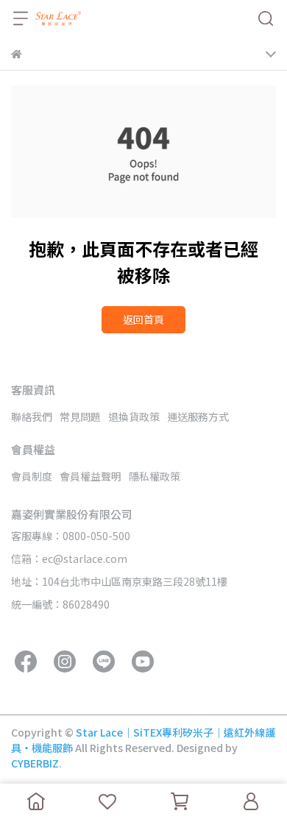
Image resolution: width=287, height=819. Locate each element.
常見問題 (80, 416)
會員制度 (31, 476)
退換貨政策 (134, 416)
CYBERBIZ (35, 763)
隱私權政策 (154, 476)
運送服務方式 (198, 416)
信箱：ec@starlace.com (69, 558)
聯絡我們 (31, 416)
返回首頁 (143, 319)
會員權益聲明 (90, 476)
